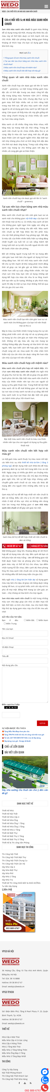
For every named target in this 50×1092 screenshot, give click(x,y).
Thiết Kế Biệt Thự (9, 833)
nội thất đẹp (31, 218)
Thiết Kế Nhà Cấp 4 (10, 817)
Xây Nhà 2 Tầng (9, 876)
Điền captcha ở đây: (11, 704)
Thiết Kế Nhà (8, 810)
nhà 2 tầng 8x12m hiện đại (23, 579)
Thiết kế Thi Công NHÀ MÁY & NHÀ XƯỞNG (21, 883)
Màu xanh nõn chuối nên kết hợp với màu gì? (22, 70)
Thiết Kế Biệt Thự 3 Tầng (13, 839)
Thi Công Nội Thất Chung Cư (14, 860)
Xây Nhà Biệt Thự (9, 870)
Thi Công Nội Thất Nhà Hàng (14, 1079)
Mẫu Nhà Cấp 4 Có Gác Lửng (14, 1040)
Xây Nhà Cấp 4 (8, 867)
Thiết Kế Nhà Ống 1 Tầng (13, 823)
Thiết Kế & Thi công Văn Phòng (15, 842)
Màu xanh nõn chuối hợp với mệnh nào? (20, 67)
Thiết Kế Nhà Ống (10, 820)
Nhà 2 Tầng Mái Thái (11, 1046)
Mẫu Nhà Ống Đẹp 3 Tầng (13, 1053)
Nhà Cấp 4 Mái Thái (11, 1037)
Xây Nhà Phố (7, 873)
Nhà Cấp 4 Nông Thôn (12, 1043)
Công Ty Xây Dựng (10, 1069)
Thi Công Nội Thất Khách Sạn (15, 1076)
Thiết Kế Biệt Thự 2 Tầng (13, 836)
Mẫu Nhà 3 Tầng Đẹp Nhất (14, 1056)
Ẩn (29, 53)
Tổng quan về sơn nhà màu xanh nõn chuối (21, 58)
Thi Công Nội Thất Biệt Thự (14, 857)
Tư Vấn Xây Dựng (9, 886)
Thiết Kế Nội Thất (9, 813)
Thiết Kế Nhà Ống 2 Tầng (13, 826)
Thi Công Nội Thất (10, 854)
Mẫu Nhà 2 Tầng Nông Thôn (14, 1050)
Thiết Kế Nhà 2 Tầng (11, 829)
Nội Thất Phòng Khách (12, 1072)
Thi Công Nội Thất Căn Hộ (13, 863)
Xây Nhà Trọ (7, 879)
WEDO (4, 11)
